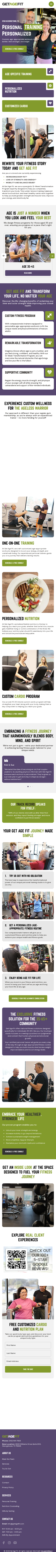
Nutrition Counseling (10, 1506)
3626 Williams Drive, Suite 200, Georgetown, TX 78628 (21, 1445)
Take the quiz (28, 1369)
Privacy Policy (8, 1487)
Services (5, 1464)
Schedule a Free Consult (14, 49)
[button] (51, 4)
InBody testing (8, 1511)
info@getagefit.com (13, 1524)
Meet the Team (8, 1459)
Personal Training (9, 1501)
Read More (28, 273)
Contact (5, 1482)
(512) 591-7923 (11, 1441)
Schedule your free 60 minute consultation (28, 998)
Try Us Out (6, 1469)
